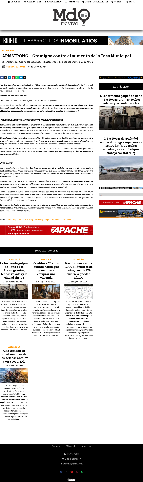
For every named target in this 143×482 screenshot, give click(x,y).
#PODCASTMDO (54, 2)
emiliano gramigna (42, 219)
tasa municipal (68, 219)
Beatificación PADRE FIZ (96, 2)
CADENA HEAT (34, 2)
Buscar (132, 2)
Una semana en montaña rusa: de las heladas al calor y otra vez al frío (14, 356)
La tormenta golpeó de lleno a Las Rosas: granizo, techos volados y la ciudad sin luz (14, 271)
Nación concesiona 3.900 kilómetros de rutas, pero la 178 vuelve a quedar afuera (79, 271)
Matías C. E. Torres (15, 66)
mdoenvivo (56, 219)
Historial (70, 446)
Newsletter (86, 446)
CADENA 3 (15, 2)
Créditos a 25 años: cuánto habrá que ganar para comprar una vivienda (46, 271)
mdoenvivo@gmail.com (72, 464)
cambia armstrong (25, 219)
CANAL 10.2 (73, 2)
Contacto (118, 2)
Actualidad (8, 50)
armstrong (12, 219)
